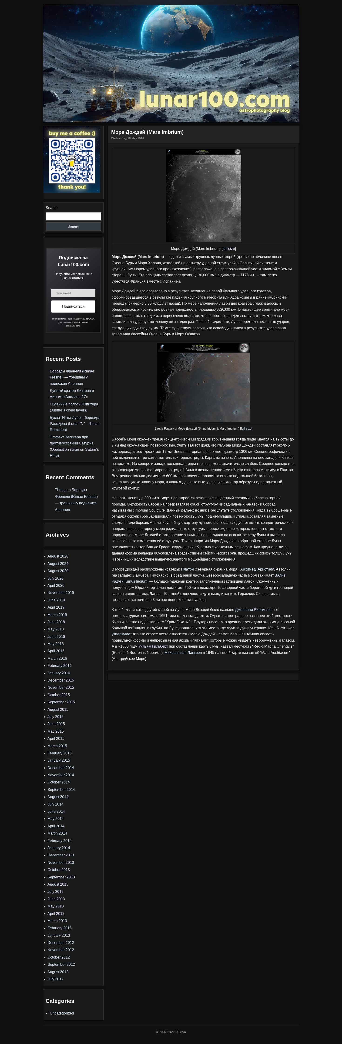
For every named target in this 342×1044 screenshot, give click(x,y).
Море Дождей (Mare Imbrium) (147, 132)
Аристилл (266, 569)
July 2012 (55, 979)
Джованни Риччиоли (253, 610)
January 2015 (58, 760)
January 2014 (58, 848)
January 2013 (58, 935)
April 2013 (55, 914)
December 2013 (60, 855)
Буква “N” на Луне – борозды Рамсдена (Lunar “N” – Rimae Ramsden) (75, 424)
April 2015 (55, 739)
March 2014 (57, 833)
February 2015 (59, 753)
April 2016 (55, 651)
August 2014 (57, 797)
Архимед (248, 569)
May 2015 (55, 731)
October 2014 (58, 782)
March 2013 (57, 921)
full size (228, 249)
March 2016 (57, 658)
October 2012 (58, 957)
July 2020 (55, 578)
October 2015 (58, 695)
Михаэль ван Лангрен (183, 653)
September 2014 (61, 790)
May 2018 (55, 629)
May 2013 (55, 906)
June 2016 (56, 637)
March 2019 (57, 615)
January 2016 (58, 673)
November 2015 (60, 687)
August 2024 (57, 564)
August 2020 (57, 571)
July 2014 (55, 804)
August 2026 (57, 556)
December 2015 (60, 680)
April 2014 (55, 826)
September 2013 (61, 877)
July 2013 (55, 892)
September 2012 (61, 964)
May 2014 (55, 819)
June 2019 (56, 600)
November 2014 (60, 775)
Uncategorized (62, 1013)
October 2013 (58, 870)
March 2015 (57, 746)
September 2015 (61, 702)
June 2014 (56, 811)
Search (51, 208)
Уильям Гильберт (153, 646)
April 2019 (55, 607)
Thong (60, 490)
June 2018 (56, 622)
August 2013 (57, 884)
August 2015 (57, 709)
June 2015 (56, 724)
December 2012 (60, 943)
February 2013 (59, 928)
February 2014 (59, 841)
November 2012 (60, 950)
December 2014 (60, 768)
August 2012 (57, 972)
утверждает (121, 634)
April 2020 (55, 585)
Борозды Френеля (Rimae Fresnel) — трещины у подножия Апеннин (72, 377)
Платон (187, 569)
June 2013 (56, 899)
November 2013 (60, 863)
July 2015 (55, 717)
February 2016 (59, 666)
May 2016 (55, 644)
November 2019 (60, 593)
